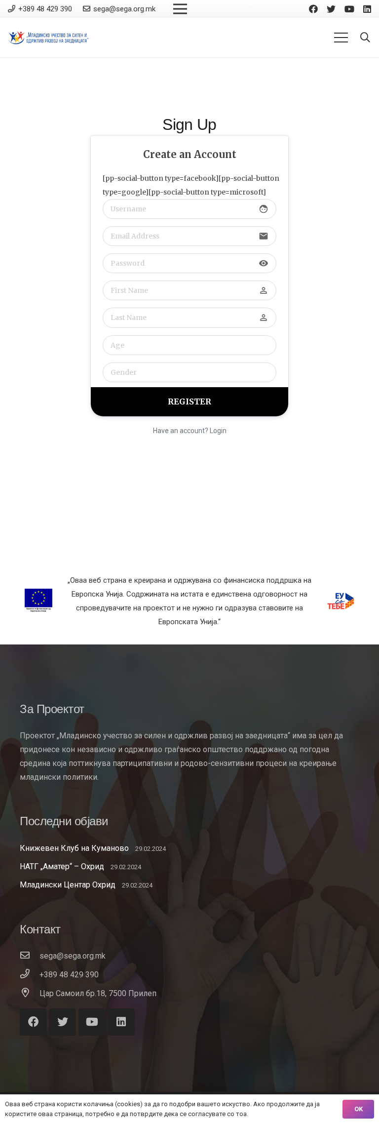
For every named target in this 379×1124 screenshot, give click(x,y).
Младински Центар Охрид (67, 884)
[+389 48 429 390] (29, 975)
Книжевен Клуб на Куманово (74, 848)
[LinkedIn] (367, 8)
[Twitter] (331, 8)
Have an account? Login (190, 431)
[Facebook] (313, 8)
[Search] (365, 38)
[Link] (49, 37)
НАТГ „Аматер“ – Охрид (62, 866)
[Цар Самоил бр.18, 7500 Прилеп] (29, 994)
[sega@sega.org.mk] (29, 956)
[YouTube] (349, 8)
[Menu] (341, 37)
